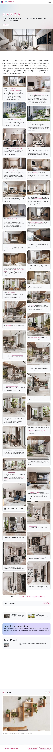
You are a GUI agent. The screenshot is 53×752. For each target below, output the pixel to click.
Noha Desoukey (11, 292)
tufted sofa (32, 305)
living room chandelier (38, 94)
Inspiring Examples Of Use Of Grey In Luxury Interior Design (32, 644)
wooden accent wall (9, 246)
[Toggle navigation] (50, 2)
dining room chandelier (17, 355)
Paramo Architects (12, 88)
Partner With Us (33, 748)
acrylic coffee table (34, 492)
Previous (46, 692)
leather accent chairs (36, 337)
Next (49, 692)
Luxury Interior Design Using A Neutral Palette (31, 596)
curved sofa (31, 430)
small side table (33, 526)
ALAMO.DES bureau (12, 218)
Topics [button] (6, 748)
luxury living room (15, 90)
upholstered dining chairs (12, 386)
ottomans (8, 325)
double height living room (36, 222)
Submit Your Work (44, 748)
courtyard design (18, 119)
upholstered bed (38, 198)
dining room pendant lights (15, 148)
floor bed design (13, 171)
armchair (35, 172)
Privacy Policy (14, 748)
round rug (43, 430)
